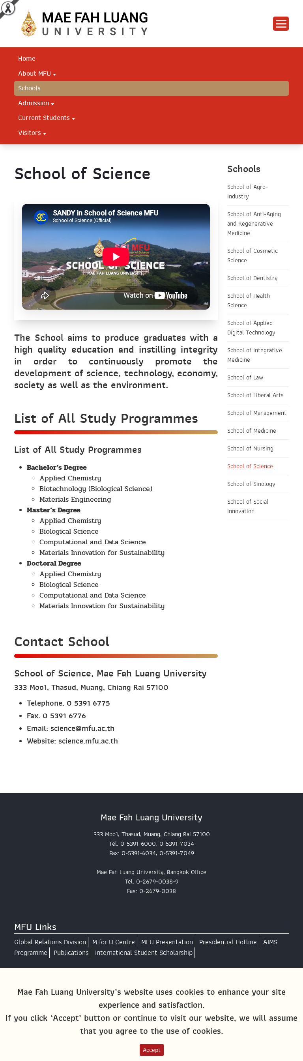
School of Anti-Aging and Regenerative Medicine (254, 223)
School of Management (256, 413)
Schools (29, 87)
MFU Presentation (167, 942)
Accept (152, 1050)
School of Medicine (251, 430)
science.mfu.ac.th (88, 741)
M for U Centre (113, 942)
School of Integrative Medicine (254, 355)
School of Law (245, 377)
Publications (71, 952)
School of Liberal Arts (255, 395)
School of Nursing (250, 448)
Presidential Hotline (228, 942)
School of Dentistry (252, 278)
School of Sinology (251, 484)
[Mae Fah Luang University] (93, 23)
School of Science (250, 466)
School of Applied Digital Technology (251, 327)
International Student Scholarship (144, 952)
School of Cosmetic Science (252, 255)
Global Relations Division (50, 942)
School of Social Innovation (247, 506)
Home (27, 58)
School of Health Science (248, 300)
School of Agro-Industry (247, 191)
